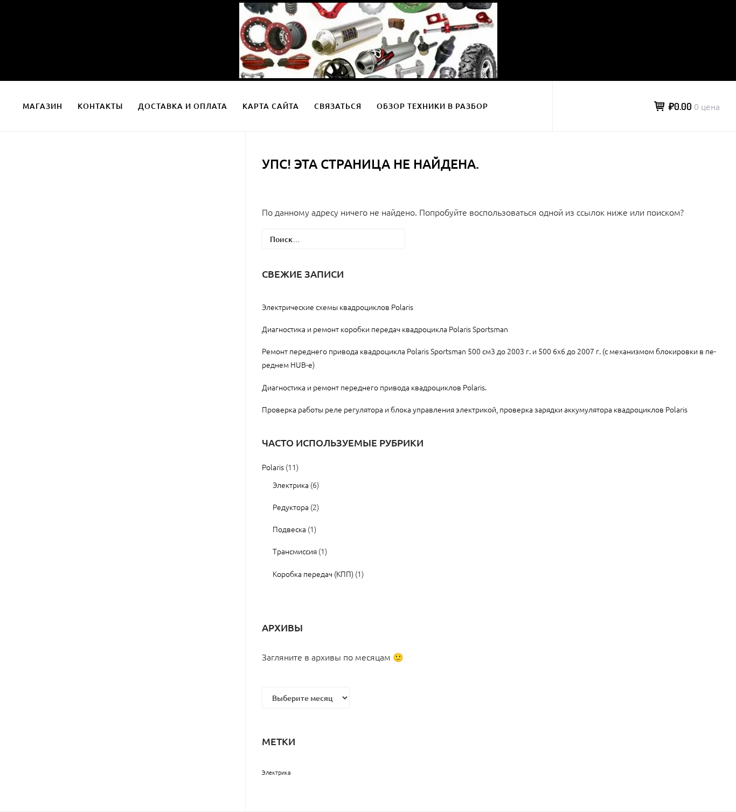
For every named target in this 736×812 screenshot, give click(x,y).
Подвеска (289, 529)
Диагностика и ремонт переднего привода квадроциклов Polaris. (374, 387)
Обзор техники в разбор (432, 106)
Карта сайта (270, 106)
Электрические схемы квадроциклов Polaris (337, 306)
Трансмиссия (295, 551)
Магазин (43, 106)
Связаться (338, 106)
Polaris (273, 467)
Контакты (100, 106)
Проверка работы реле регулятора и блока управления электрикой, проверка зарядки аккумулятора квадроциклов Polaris (475, 409)
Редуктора (291, 506)
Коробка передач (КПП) (313, 573)
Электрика (291, 484)
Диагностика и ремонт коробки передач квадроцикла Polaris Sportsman (385, 329)
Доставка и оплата (182, 106)
